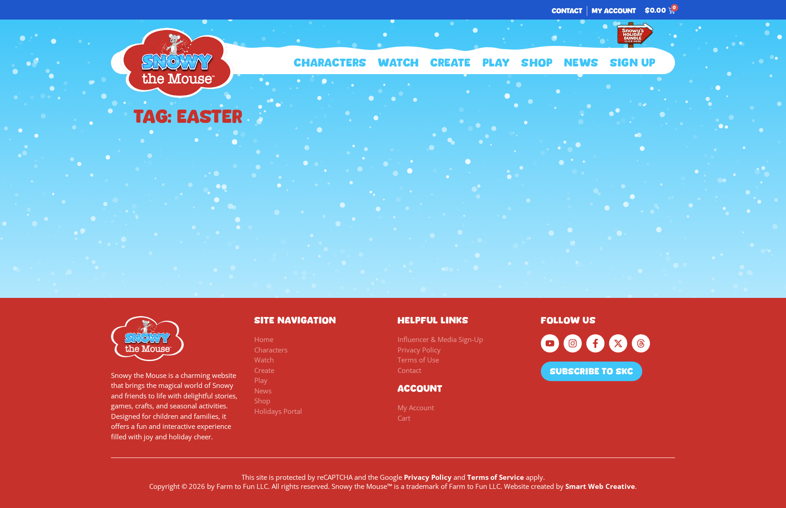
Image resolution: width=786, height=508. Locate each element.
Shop (537, 62)
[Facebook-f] (595, 343)
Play (496, 62)
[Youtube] (550, 343)
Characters (330, 62)
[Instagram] (573, 343)
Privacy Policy (428, 477)
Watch (398, 62)
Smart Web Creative (600, 486)
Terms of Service (495, 477)
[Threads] (641, 343)
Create (450, 62)
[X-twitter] (618, 343)
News (581, 62)
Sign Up (632, 62)
